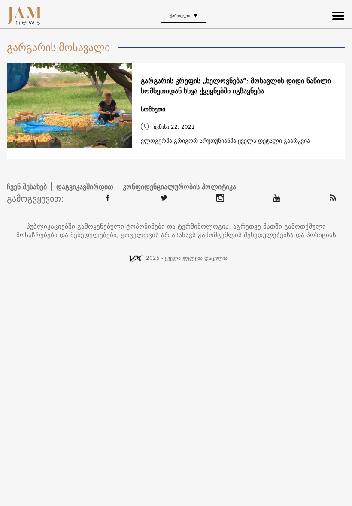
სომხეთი (153, 109)
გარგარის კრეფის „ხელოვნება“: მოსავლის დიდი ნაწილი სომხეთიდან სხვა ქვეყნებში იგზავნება (236, 85)
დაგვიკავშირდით (84, 186)
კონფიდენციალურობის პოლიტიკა (179, 186)
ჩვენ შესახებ (27, 186)
